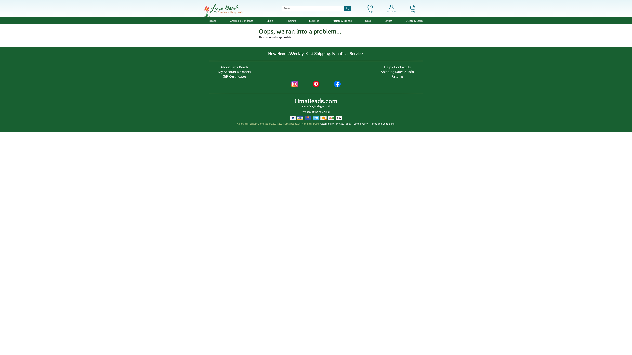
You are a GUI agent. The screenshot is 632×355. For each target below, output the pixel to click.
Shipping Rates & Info (397, 72)
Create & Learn (414, 20)
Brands (342, 20)
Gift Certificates (234, 76)
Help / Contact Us (397, 67)
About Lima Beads (234, 67)
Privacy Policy (343, 123)
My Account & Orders (234, 72)
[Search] (347, 8)
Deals (368, 20)
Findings (291, 20)
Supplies (314, 20)
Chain (269, 20)
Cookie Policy (361, 123)
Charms (241, 20)
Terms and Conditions (382, 123)
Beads (212, 20)
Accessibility (327, 123)
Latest (388, 20)
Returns (397, 76)
